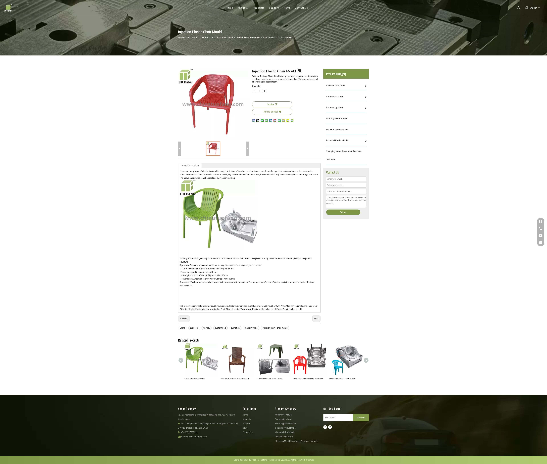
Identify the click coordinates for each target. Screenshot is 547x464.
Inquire (270, 104)
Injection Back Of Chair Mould (342, 379)
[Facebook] (325, 427)
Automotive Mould (283, 415)
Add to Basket (271, 111)
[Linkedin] (330, 427)
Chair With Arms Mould (194, 379)
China (182, 328)
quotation (235, 328)
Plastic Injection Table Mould (269, 379)
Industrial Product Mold (285, 428)
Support (274, 7)
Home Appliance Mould (285, 423)
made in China (251, 328)
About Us (243, 7)
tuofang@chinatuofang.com (194, 437)
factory (206, 328)
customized (220, 328)
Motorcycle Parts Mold (285, 432)
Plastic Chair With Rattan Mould (235, 379)
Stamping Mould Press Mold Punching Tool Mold (296, 441)
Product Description (190, 165)
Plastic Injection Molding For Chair (308, 379)
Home (229, 7)
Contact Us (301, 7)
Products (259, 7)
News (287, 7)
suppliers (194, 328)
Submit (343, 212)
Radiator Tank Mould (284, 437)
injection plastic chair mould (275, 328)
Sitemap (310, 460)
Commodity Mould (283, 419)
